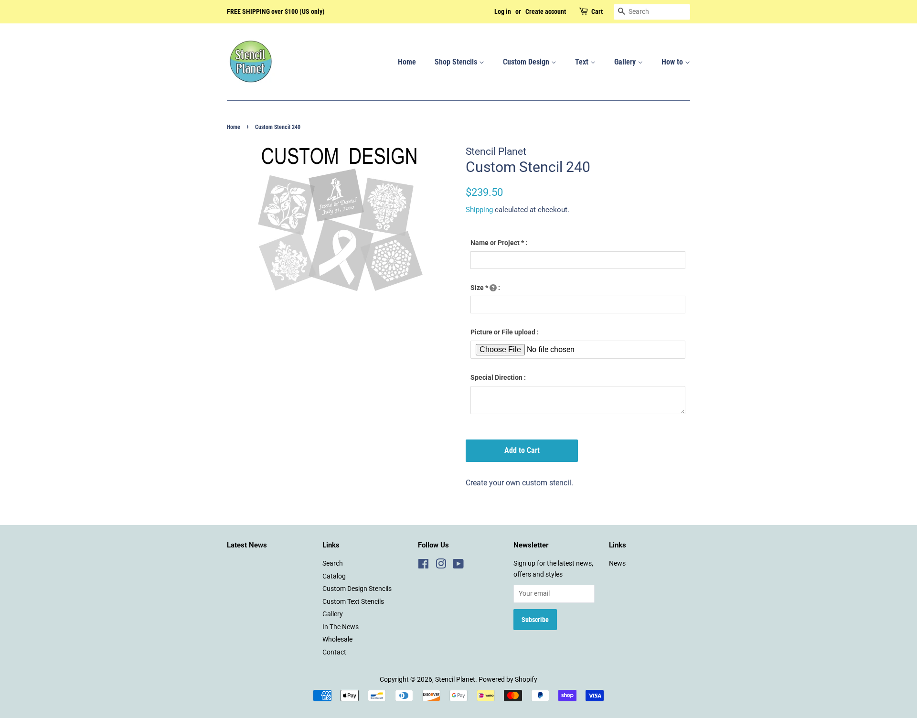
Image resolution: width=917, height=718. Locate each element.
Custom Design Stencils (357, 588)
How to (673, 61)
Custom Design (527, 61)
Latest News (247, 545)
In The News (340, 627)
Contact (334, 652)
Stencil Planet (455, 679)
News (617, 563)
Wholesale (337, 639)
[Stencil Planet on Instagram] (441, 565)
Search (332, 563)
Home (407, 61)
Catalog (334, 576)
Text (582, 61)
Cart (597, 11)
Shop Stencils (457, 61)
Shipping (479, 209)
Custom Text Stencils (353, 601)
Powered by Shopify (508, 679)
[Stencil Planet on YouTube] (458, 565)
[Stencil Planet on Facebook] (423, 565)
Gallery (626, 61)
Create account (545, 11)
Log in (502, 11)
